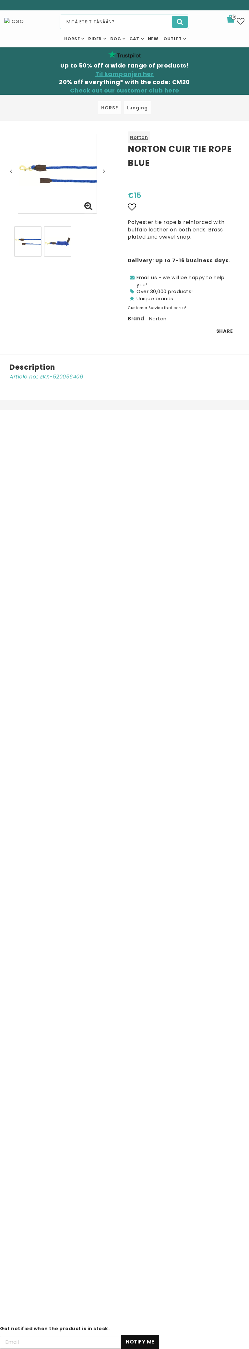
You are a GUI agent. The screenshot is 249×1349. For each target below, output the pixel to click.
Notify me (140, 1341)
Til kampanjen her (124, 74)
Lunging (137, 108)
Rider (95, 39)
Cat (134, 39)
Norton (139, 137)
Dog (115, 39)
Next (104, 171)
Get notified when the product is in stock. (55, 1328)
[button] (235, 20)
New (153, 39)
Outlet (172, 39)
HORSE (109, 108)
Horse (72, 39)
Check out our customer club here (124, 90)
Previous (11, 171)
